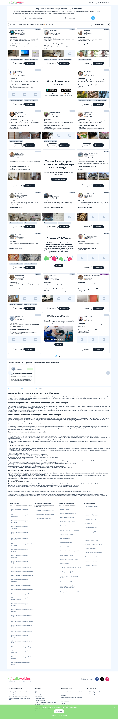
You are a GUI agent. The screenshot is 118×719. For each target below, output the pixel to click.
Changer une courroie (90, 548)
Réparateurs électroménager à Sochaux (22, 571)
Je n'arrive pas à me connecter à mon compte (19, 694)
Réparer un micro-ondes (91, 540)
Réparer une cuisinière (91, 561)
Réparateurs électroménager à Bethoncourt (19, 533)
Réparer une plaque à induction (93, 536)
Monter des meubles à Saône (68, 513)
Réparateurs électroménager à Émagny (22, 589)
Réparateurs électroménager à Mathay (21, 631)
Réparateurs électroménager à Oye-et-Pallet (22, 641)
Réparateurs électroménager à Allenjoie (22, 575)
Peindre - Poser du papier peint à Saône (71, 551)
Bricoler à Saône (64, 509)
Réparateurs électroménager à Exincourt (19, 550)
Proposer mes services (40, 700)
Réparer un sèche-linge (91, 527)
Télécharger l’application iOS (94, 692)
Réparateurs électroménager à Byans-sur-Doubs (21, 616)
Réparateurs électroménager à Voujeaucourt (19, 562)
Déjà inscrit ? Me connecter (59, 715)
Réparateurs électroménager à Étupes (21, 567)
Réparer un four (89, 523)
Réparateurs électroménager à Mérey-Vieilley (21, 626)
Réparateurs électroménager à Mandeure (19, 556)
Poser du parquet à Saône (67, 517)
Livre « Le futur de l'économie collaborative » (45, 702)
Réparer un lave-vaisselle (91, 507)
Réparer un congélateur (91, 532)
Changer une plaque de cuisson (93, 557)
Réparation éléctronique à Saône (45, 510)
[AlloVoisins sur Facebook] (97, 679)
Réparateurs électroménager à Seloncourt (19, 539)
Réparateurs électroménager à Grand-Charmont (21, 544)
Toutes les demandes (40, 698)
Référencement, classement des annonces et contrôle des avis (71, 698)
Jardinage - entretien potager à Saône (70, 568)
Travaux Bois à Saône (66, 547)
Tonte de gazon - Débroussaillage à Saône (69, 577)
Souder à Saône (64, 526)
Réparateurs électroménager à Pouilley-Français (22, 657)
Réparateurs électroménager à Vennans (22, 594)
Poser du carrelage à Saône (67, 522)
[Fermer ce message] (114, 708)
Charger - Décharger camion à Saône (70, 592)
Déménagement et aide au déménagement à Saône (67, 586)
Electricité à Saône (65, 538)
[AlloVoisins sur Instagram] (107, 679)
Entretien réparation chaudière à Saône (71, 530)
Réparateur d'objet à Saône (43, 518)
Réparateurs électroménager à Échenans (19, 604)
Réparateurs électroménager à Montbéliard (19, 515)
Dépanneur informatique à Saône (45, 514)
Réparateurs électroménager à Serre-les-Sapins (21, 651)
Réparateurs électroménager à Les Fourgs (20, 663)
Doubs (37, 389)
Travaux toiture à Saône (66, 534)
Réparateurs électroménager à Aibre (21, 585)
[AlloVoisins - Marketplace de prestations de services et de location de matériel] (16, 3)
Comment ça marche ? (40, 694)
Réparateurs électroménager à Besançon (19, 510)
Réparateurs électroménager (28, 389)
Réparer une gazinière (91, 565)
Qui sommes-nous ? (39, 692)
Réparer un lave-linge (90, 519)
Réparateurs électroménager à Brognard (22, 647)
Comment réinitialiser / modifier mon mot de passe (19, 698)
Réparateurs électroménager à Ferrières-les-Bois (19, 598)
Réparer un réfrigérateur (91, 515)
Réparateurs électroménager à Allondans (19, 580)
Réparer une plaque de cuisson (93, 544)
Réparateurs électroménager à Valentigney (19, 527)
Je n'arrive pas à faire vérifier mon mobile (18, 692)
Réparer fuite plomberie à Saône (69, 559)
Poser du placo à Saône (66, 555)
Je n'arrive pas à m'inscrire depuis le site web (19, 696)
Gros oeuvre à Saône (66, 542)
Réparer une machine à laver (92, 511)
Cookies (63, 703)
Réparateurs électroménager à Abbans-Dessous (22, 610)
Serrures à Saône (64, 563)
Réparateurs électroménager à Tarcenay (22, 621)
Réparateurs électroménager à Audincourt (19, 521)
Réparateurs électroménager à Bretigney (19, 636)
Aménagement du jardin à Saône (69, 572)
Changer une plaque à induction (93, 553)
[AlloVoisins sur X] (102, 679)
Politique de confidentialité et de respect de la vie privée (72, 694)
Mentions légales (65, 701)
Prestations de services (16, 389)
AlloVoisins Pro (38, 696)
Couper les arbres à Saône (67, 582)
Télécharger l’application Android (95, 694)
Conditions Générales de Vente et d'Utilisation (72, 692)
